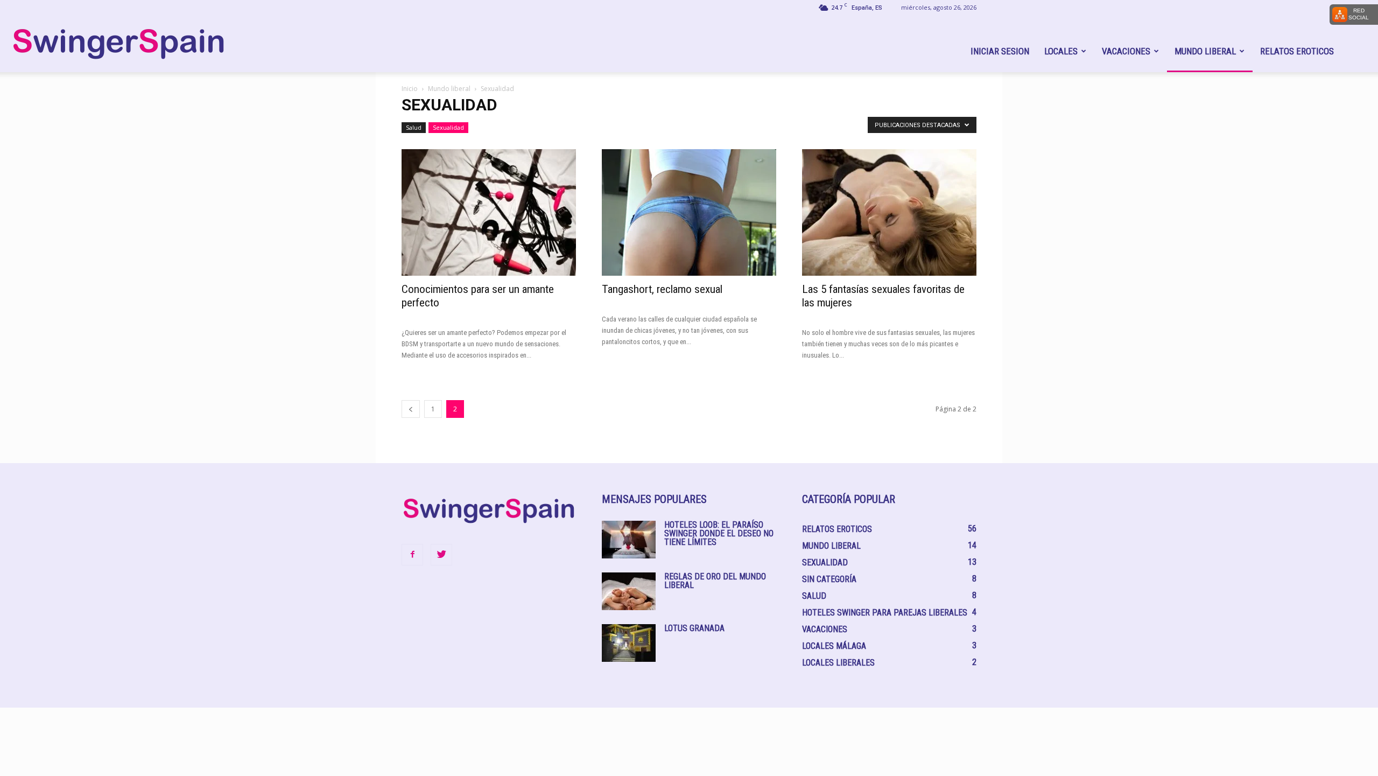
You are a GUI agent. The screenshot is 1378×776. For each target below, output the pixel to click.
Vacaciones (1126, 51)
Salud (413, 127)
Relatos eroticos (1297, 51)
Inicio (410, 88)
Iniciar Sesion (1000, 51)
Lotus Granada (694, 628)
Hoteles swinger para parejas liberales (884, 612)
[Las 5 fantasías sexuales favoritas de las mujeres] (889, 212)
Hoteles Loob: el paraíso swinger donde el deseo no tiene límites (719, 533)
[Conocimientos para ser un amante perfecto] (489, 212)
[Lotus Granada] (629, 643)
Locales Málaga (834, 646)
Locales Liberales (838, 663)
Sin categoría (829, 579)
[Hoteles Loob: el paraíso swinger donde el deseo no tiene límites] (629, 539)
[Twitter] (441, 554)
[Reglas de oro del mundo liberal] (629, 591)
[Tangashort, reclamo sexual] (689, 212)
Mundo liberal (1205, 51)
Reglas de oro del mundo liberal (715, 580)
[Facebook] (412, 554)
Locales (1061, 51)
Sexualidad (448, 127)
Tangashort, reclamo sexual (662, 289)
